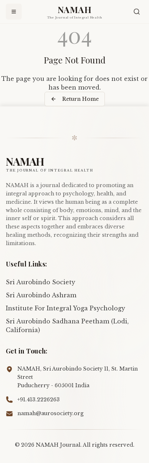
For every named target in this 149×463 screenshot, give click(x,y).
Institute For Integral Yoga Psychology (65, 308)
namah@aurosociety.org (50, 413)
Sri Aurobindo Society (40, 282)
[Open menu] (14, 12)
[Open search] (136, 11)
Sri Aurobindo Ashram (41, 295)
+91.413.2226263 (38, 399)
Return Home (80, 99)
